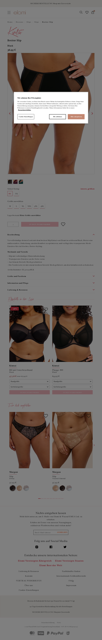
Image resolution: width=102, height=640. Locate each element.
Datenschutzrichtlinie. (24, 110)
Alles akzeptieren (76, 116)
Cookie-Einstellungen (26, 116)
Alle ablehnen (57, 116)
